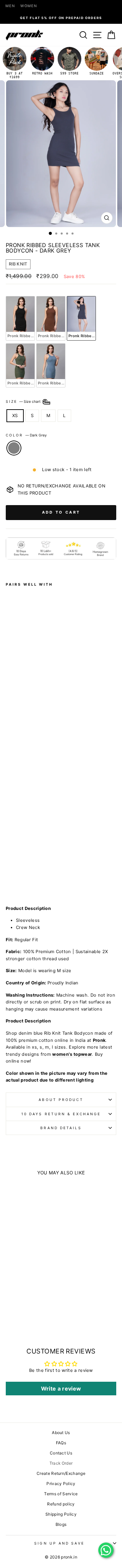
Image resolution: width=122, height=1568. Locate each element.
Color (26, 435)
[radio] (20, 318)
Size (24, 401)
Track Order (61, 1463)
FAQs (61, 1442)
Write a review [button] (61, 1388)
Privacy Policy (61, 1483)
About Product (61, 1100)
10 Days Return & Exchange (61, 1114)
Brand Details (60, 1128)
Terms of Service (61, 1493)
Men (10, 6)
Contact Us (61, 1452)
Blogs (61, 1524)
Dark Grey (14, 448)
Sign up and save (59, 1543)
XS (15, 415)
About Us (61, 1432)
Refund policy (61, 1503)
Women (28, 6)
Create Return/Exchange (61, 1473)
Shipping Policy (61, 1514)
